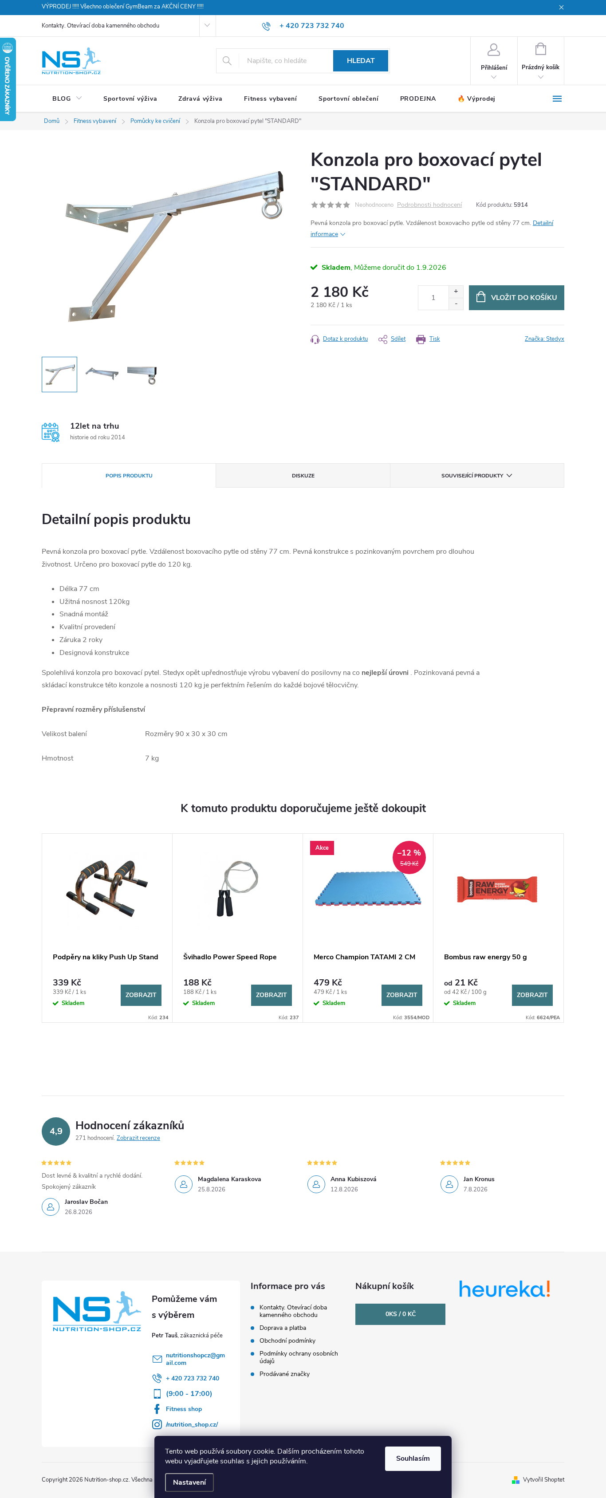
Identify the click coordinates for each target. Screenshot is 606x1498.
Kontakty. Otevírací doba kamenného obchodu (100, 26)
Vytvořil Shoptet (543, 1480)
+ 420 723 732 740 (192, 1378)
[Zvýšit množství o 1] (456, 292)
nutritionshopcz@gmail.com (195, 1359)
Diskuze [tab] (303, 475)
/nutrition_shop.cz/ (192, 1424)
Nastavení (189, 1482)
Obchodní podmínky (287, 1340)
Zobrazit (141, 995)
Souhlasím (413, 1458)
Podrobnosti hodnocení (429, 205)
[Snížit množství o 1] (456, 304)
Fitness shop (184, 1409)
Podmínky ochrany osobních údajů (299, 1357)
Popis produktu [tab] (129, 475)
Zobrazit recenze (138, 1138)
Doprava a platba (283, 1328)
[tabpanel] (107, 928)
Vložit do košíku (524, 298)
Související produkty (472, 475)
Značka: (544, 339)
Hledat (361, 61)
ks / (401, 1314)
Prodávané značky (285, 1374)
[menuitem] (67, 99)
